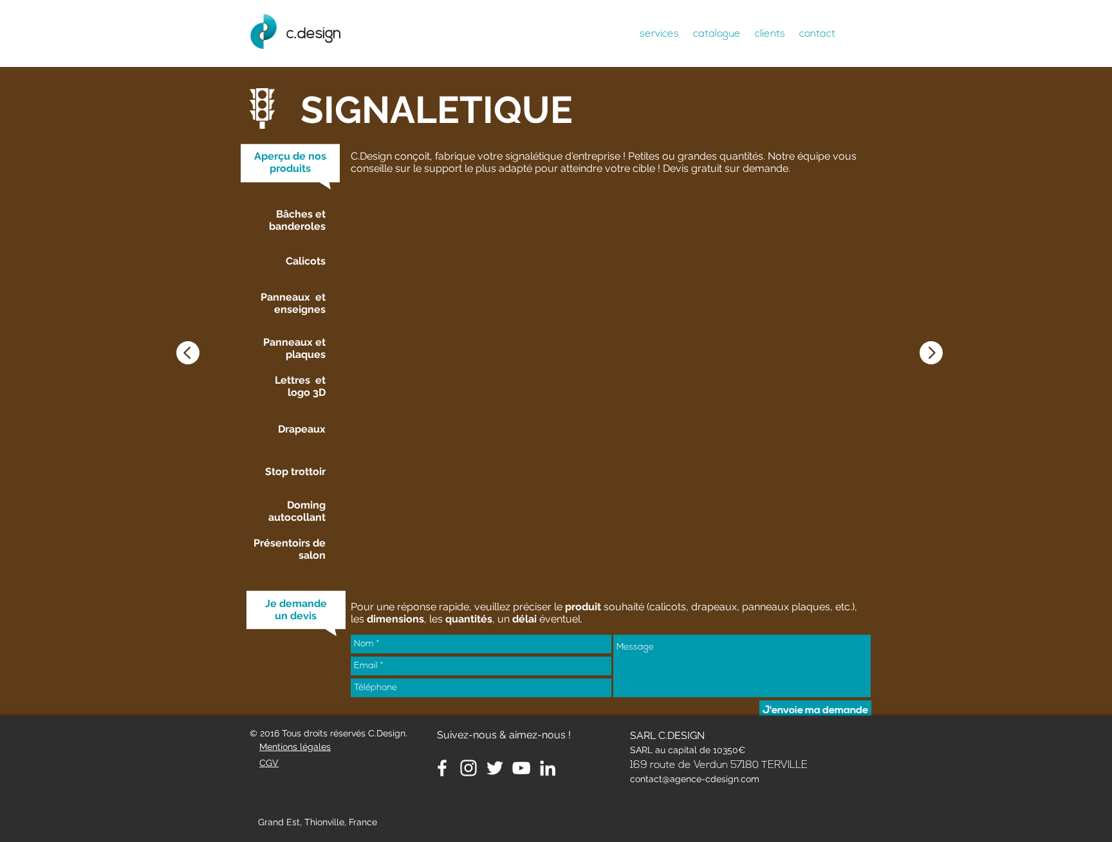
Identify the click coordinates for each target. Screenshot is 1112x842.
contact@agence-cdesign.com (694, 779)
